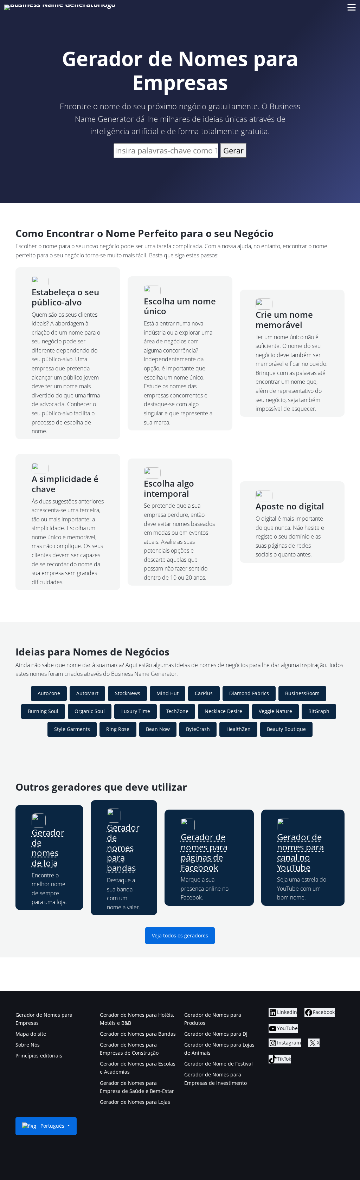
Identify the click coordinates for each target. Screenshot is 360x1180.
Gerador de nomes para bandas (123, 848)
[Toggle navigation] (351, 7)
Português (52, 1125)
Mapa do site (30, 1033)
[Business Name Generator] (59, 7)
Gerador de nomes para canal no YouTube (300, 852)
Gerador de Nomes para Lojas (135, 1102)
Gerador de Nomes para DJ (216, 1033)
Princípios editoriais (38, 1055)
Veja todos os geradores (180, 935)
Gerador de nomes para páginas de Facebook (204, 852)
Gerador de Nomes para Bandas (138, 1033)
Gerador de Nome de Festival (218, 1063)
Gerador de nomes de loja (48, 847)
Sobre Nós (27, 1044)
